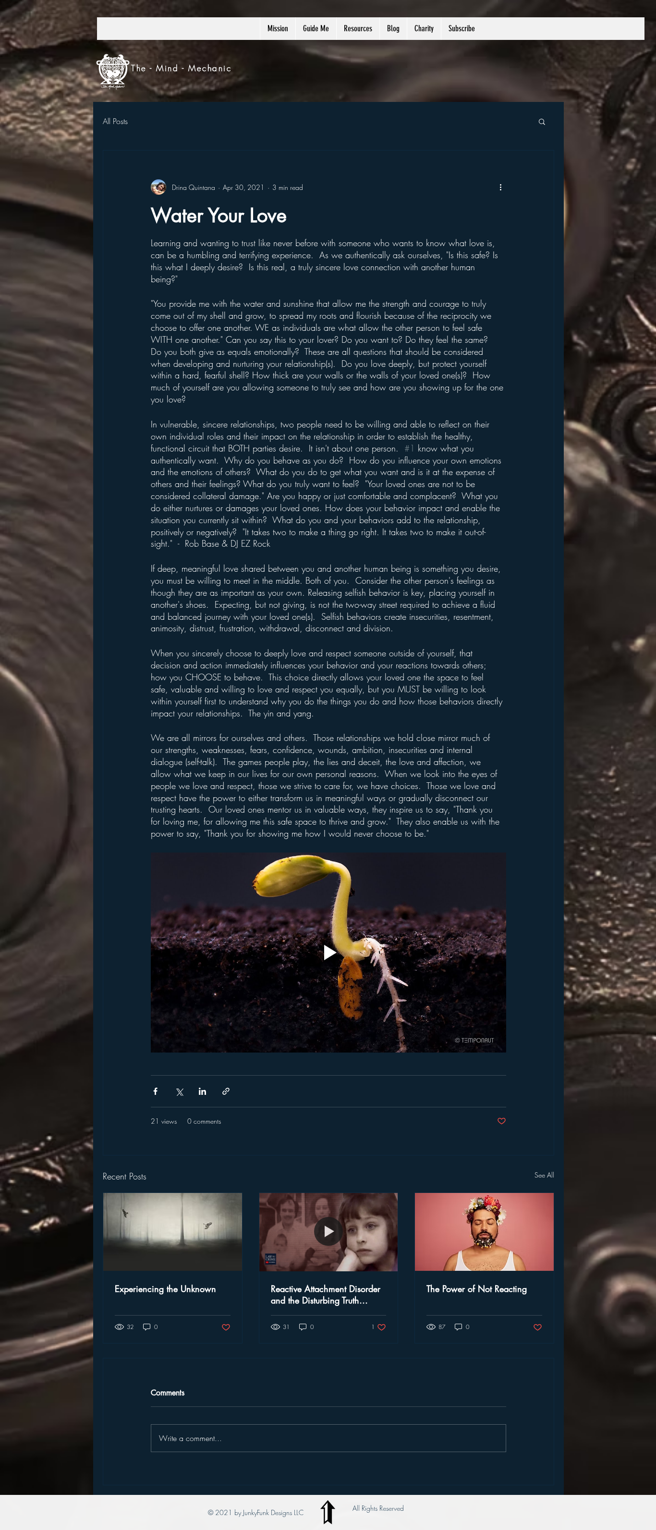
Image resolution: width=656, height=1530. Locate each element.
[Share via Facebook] (155, 1091)
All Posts (115, 121)
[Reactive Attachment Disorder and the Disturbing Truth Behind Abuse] (328, 1232)
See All (544, 1174)
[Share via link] (226, 1091)
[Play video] (328, 953)
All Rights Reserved (378, 1508)
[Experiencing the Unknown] (172, 1232)
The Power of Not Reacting (476, 1288)
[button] (542, 121)
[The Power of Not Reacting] (484, 1232)
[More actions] (500, 187)
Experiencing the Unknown (165, 1288)
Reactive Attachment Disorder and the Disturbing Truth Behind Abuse (325, 1294)
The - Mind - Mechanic (181, 68)
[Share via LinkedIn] (202, 1091)
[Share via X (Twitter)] (178, 1091)
